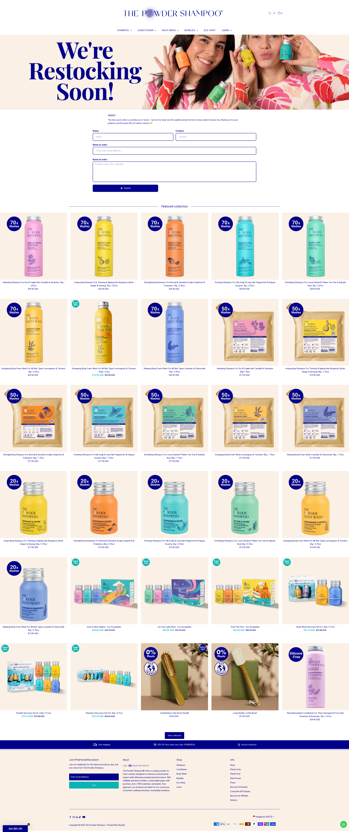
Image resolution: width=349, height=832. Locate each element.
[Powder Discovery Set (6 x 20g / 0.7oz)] (33, 676)
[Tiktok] (79, 817)
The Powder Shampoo (95, 825)
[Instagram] (73, 817)
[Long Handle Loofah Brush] (245, 676)
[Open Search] (270, 13)
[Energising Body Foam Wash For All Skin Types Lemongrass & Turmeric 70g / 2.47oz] (33, 332)
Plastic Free (235, 769)
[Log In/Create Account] (274, 13)
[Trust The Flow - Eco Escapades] (245, 590)
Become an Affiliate (239, 796)
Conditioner (146, 30)
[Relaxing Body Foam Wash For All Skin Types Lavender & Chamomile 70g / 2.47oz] (174, 332)
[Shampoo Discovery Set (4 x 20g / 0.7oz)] (104, 676)
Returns (233, 800)
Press (232, 782)
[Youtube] (84, 817)
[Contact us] (343, 824)
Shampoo (123, 30)
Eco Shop (210, 30)
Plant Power (235, 778)
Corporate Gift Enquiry (240, 791)
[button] (15, 828)
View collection (174, 735)
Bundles (190, 30)
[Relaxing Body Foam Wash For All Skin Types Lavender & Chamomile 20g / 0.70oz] (33, 590)
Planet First (235, 774)
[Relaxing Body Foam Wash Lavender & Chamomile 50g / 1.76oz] (315, 418)
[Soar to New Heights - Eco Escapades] (104, 590)
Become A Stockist (239, 787)
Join (94, 785)
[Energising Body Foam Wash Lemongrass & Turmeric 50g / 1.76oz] (245, 418)
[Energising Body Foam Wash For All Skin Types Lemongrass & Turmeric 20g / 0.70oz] (315, 504)
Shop (232, 765)
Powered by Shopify (116, 825)
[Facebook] (70, 817)
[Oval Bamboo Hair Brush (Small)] (174, 676)
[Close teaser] (28, 824)
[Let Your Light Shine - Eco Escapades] (174, 590)
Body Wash (169, 30)
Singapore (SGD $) (264, 817)
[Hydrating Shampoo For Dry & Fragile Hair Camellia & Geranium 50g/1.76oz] (245, 332)
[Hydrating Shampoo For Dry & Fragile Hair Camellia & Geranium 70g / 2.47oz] (33, 246)
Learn (226, 30)
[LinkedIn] (77, 817)
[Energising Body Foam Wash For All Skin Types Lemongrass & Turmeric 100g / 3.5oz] (104, 332)
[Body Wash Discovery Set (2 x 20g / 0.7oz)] (315, 590)
